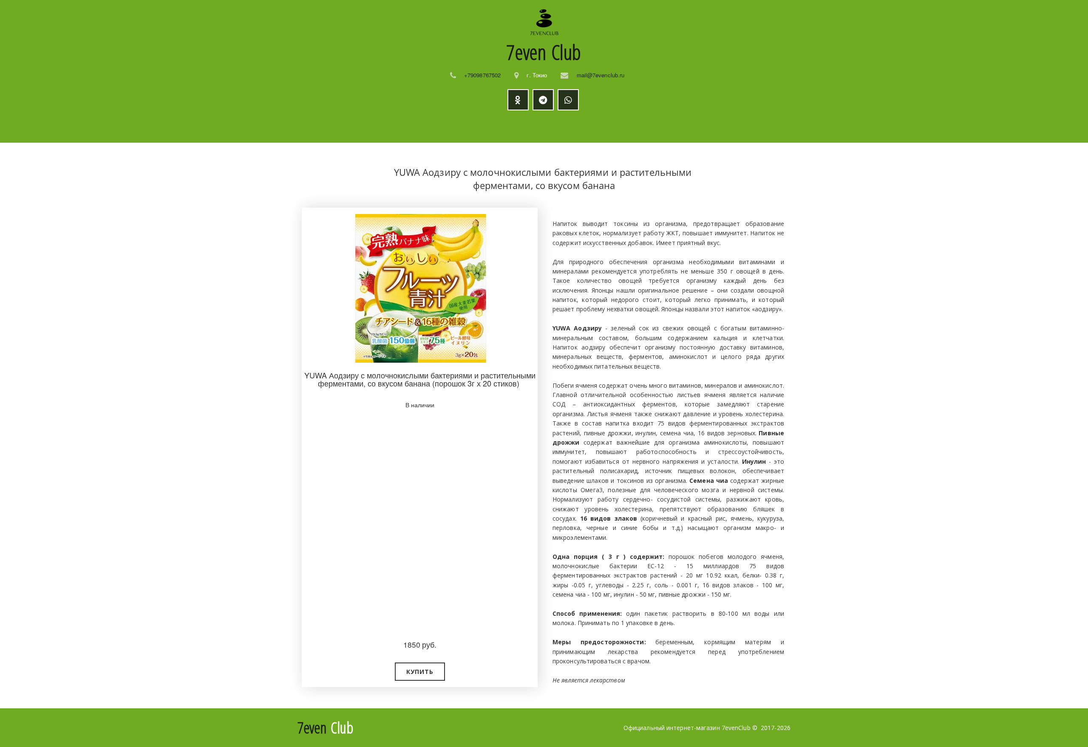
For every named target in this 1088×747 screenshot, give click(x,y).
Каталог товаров (393, 126)
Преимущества (521, 126)
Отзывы (587, 126)
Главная (333, 126)
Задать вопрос (643, 126)
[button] (420, 671)
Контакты (702, 126)
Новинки (463, 126)
